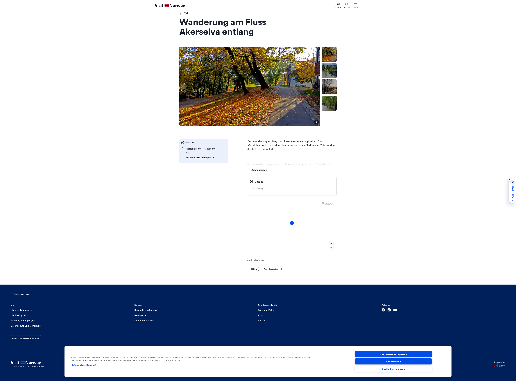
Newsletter (140, 315)
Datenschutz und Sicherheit (26, 325)
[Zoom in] (331, 243)
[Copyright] (316, 122)
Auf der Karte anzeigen (198, 157)
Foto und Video (266, 309)
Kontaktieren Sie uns (145, 309)
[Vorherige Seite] (184, 86)
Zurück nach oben (22, 294)
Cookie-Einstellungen (393, 368)
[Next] (316, 86)
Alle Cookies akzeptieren (393, 354)
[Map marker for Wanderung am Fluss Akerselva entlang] (292, 223)
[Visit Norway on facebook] (383, 310)
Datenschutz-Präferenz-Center (26, 338)
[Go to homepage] (174, 5)
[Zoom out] (331, 247)
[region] (292, 226)
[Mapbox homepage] (327, 203)
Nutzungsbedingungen (23, 320)
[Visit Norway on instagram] (389, 310)
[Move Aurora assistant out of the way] (509, 179)
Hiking (254, 269)
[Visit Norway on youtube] (395, 310)
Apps (260, 315)
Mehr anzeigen (259, 169)
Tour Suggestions (272, 269)
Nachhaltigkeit (19, 315)
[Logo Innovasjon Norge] (499, 365)
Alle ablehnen (393, 361)
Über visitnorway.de (21, 309)
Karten (261, 320)
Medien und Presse (144, 320)
